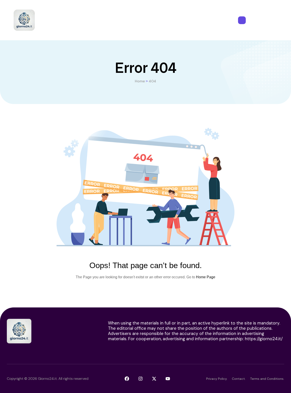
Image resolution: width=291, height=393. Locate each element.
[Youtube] (168, 378)
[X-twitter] (154, 378)
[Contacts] (242, 20)
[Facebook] (127, 378)
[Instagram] (140, 378)
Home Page (205, 277)
